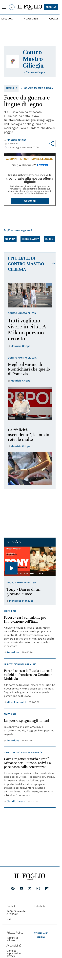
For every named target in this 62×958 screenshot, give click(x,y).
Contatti (11, 906)
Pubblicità (39, 906)
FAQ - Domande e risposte (15, 912)
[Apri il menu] (3, 7)
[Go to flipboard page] (46, 888)
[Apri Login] (12, 7)
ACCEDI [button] (42, 165)
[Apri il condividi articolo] (52, 143)
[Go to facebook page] (13, 888)
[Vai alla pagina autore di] (12, 61)
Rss (8, 919)
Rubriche (11, 88)
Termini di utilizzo (12, 939)
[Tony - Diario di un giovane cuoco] (30, 561)
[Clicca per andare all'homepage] (30, 876)
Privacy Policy (14, 932)
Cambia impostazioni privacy (13, 954)
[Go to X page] (29, 888)
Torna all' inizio (41, 935)
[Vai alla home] (30, 7)
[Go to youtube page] (21, 888)
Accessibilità (13, 945)
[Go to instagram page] (38, 888)
